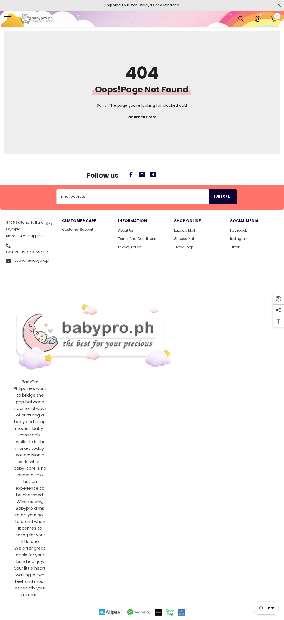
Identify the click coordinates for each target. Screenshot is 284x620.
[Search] (241, 19)
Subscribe (223, 196)
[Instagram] (142, 174)
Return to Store (142, 117)
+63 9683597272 (34, 252)
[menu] (7, 19)
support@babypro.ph (32, 260)
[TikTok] (153, 174)
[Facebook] (130, 174)
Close (279, 5)
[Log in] (257, 18)
